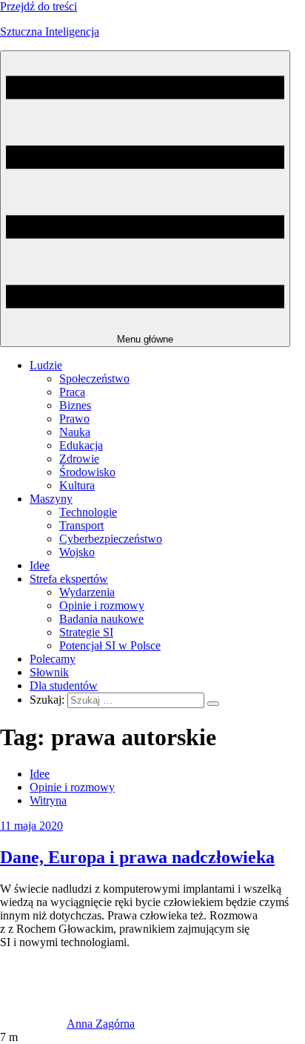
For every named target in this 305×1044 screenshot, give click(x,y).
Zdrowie (79, 458)
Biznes (75, 405)
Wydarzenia (87, 592)
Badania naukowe (101, 618)
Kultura (77, 485)
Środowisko (87, 472)
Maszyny (51, 498)
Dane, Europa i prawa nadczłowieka (137, 857)
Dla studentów (64, 685)
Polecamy (53, 658)
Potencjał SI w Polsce (110, 645)
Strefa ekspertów (69, 578)
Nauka (74, 432)
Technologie (88, 512)
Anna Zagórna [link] (101, 1023)
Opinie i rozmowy (101, 605)
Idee (40, 565)
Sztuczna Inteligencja (49, 31)
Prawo (74, 418)
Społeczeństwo (94, 378)
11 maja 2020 (31, 825)
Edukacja (81, 445)
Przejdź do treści (38, 6)
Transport (81, 525)
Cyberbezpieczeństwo (110, 538)
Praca (72, 392)
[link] (33, 1023)
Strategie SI (86, 632)
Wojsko (77, 552)
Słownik (49, 672)
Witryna (48, 800)
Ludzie (46, 365)
